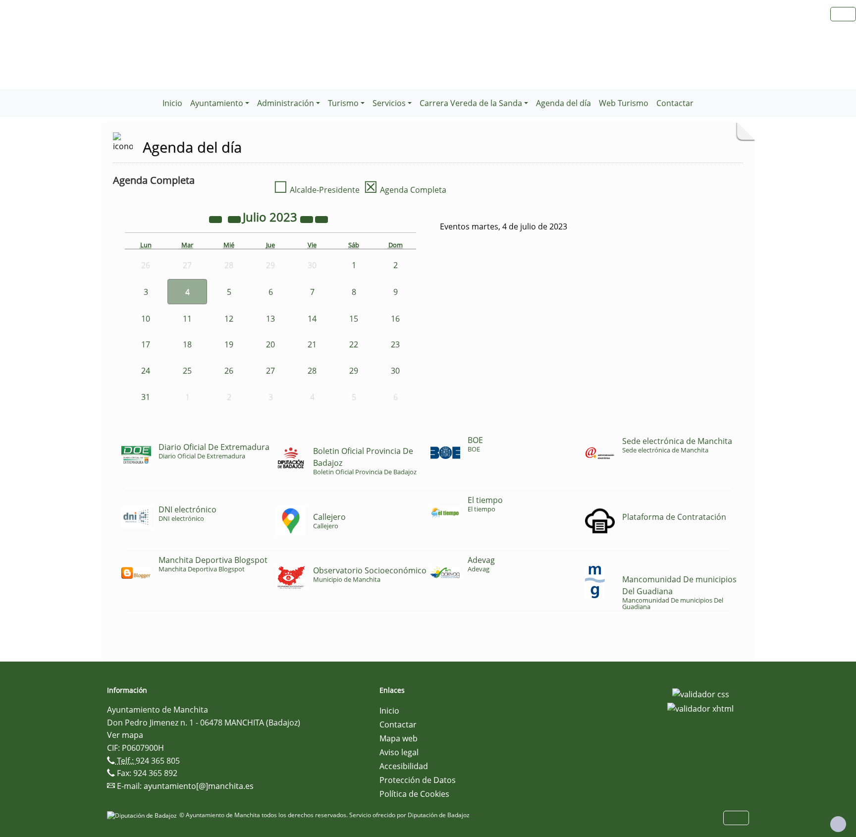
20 (270, 344)
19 (228, 344)
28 (312, 370)
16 (395, 318)
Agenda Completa (405, 189)
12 (228, 318)
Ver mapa (125, 734)
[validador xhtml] (700, 708)
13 (270, 318)
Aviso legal (399, 752)
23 (395, 344)
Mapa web (398, 738)
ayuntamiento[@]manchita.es (199, 786)
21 (312, 344)
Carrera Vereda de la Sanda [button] (471, 103)
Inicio (172, 103)
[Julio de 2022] (216, 218)
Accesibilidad (403, 766)
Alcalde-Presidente (316, 189)
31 (145, 396)
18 (187, 344)
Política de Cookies (414, 793)
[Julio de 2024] (307, 218)
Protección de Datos (417, 780)
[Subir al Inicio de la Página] (838, 824)
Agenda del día (563, 103)
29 (353, 370)
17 (145, 344)
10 (145, 318)
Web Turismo (623, 103)
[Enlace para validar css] (700, 693)
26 (228, 370)
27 (270, 370)
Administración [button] (285, 103)
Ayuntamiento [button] (216, 103)
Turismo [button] (343, 103)
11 (187, 318)
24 (145, 370)
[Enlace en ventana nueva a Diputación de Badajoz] (143, 815)
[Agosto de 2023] (321, 218)
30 (395, 370)
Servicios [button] (389, 103)
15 (353, 318)
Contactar (675, 103)
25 (187, 370)
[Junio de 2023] (235, 218)
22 (353, 344)
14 (312, 318)
